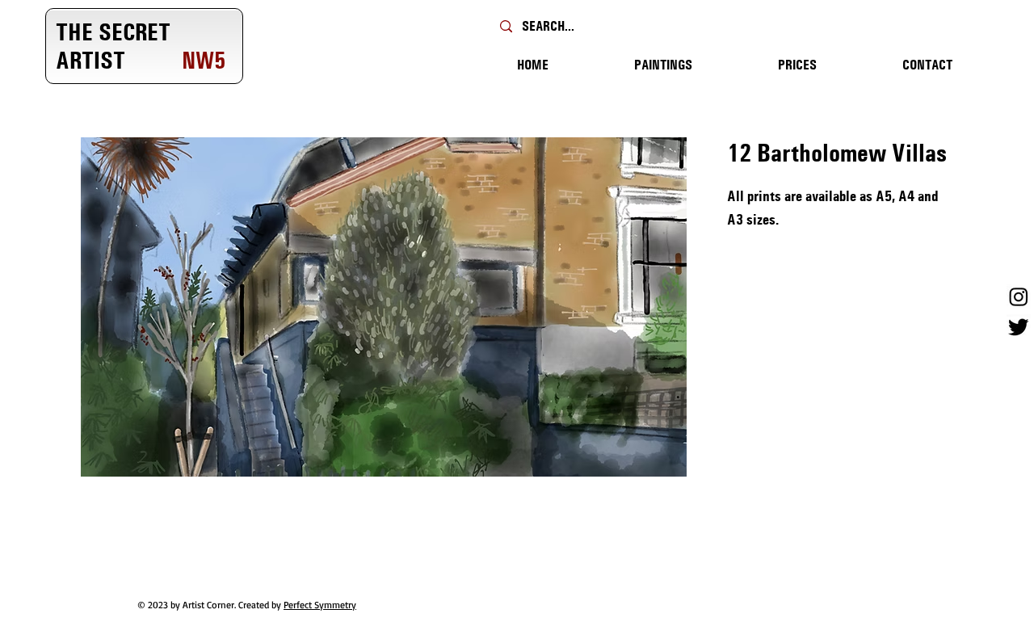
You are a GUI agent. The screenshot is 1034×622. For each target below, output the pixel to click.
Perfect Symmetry (320, 605)
